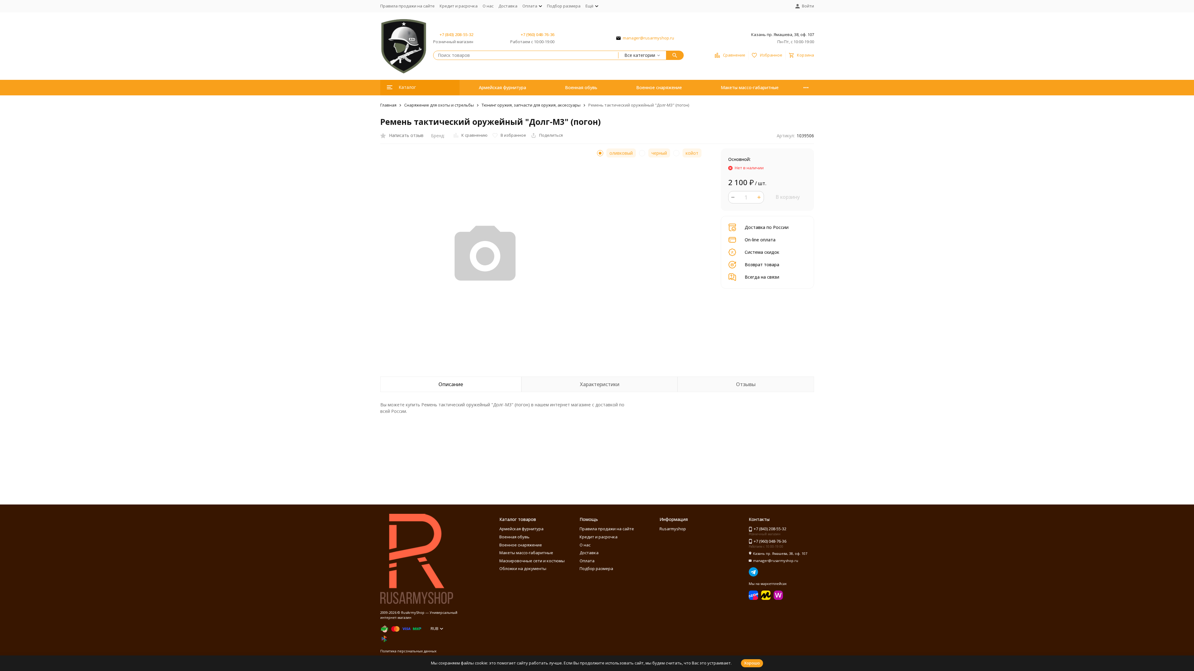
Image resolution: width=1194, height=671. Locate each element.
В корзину (787, 197)
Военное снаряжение (659, 87)
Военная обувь (581, 87)
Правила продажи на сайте (407, 6)
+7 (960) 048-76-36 (537, 34)
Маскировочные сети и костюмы (532, 561)
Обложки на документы (522, 568)
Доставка (507, 6)
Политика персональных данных (408, 651)
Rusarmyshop (672, 529)
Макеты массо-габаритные (750, 87)
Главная (388, 105)
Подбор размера (564, 6)
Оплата (587, 561)
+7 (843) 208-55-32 (456, 34)
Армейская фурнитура (502, 87)
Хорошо (752, 663)
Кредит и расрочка (459, 6)
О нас (488, 6)
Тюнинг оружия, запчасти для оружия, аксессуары (531, 105)
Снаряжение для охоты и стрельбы (439, 105)
